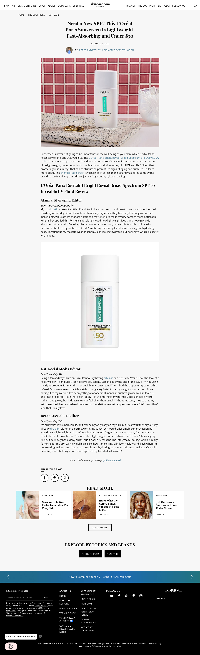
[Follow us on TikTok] (126, 596)
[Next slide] (192, 577)
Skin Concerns (27, 5)
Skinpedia (164, 5)
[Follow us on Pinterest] (133, 596)
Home (21, 14)
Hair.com (86, 603)
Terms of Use (40, 605)
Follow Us (178, 5)
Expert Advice (47, 5)
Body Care (64, 5)
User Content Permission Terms (89, 611)
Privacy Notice (26, 613)
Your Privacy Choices (67, 619)
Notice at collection (88, 629)
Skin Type (10, 5)
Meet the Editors (64, 602)
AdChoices (96, 646)
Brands (131, 5)
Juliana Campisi (112, 460)
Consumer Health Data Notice (67, 628)
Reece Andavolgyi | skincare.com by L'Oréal (106, 50)
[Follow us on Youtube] (111, 596)
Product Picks (147, 5)
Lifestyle (78, 5)
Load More (100, 527)
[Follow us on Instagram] (140, 596)
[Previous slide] (7, 577)
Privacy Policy (68, 608)
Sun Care (54, 14)
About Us (65, 591)
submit (45, 597)
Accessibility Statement (89, 593)
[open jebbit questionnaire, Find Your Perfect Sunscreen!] (11, 646)
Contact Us (88, 598)
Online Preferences (88, 621)
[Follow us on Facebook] (119, 596)
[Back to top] (192, 647)
